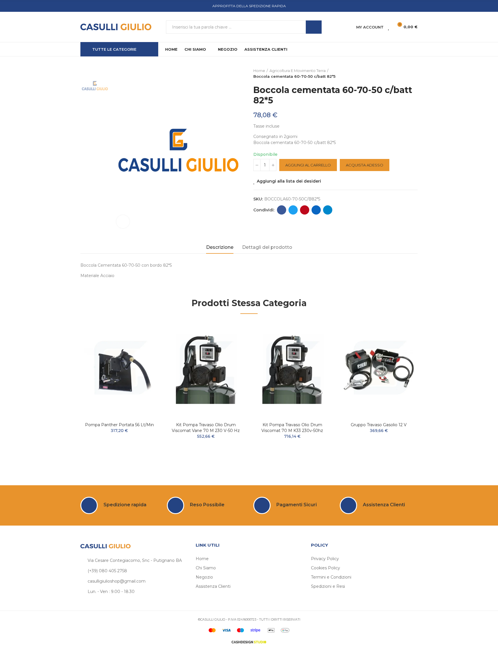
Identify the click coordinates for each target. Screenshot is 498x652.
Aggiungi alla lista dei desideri (289, 181)
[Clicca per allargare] (122, 221)
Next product (413, 74)
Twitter (293, 210)
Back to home (406, 74)
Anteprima (143, 342)
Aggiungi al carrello (308, 165)
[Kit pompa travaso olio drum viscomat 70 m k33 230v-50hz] (292, 369)
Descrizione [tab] (219, 247)
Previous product (399, 74)
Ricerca (314, 27)
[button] (64, 393)
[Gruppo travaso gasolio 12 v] (379, 369)
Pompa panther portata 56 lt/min (119, 424)
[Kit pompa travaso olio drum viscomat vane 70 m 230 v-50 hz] (206, 369)
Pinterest (304, 210)
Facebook (281, 210)
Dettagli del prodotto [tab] (267, 247)
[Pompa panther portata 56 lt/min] (119, 369)
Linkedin (316, 210)
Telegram (327, 210)
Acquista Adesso (364, 165)
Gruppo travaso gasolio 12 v (379, 424)
